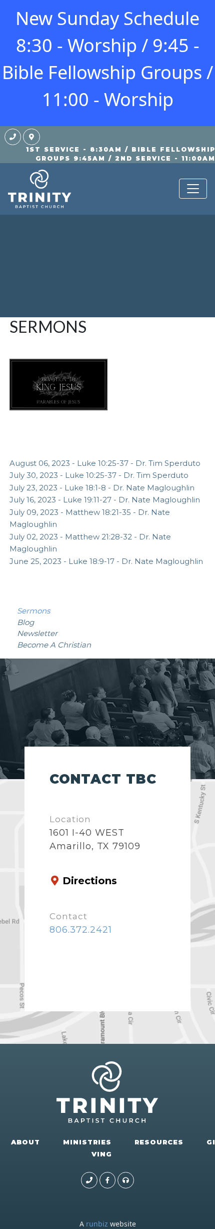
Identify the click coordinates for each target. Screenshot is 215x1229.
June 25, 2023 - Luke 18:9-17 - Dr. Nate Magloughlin (106, 561)
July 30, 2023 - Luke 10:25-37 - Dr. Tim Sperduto (99, 475)
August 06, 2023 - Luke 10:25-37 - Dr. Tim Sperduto (105, 463)
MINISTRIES (87, 1142)
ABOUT (25, 1142)
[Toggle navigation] (193, 189)
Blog (25, 622)
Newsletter (37, 633)
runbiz (97, 1223)
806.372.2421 (81, 929)
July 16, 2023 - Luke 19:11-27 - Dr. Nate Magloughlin (105, 499)
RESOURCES (159, 1142)
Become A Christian (54, 645)
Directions (89, 881)
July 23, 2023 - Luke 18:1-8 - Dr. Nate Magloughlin (102, 487)
